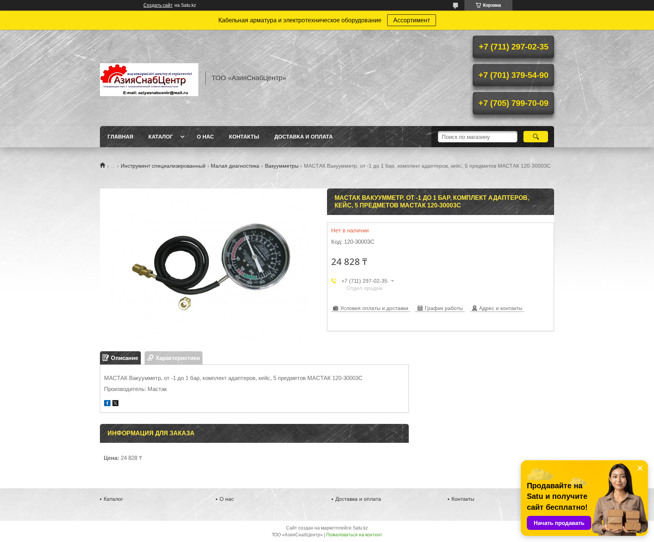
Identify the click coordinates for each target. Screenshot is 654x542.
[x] (115, 404)
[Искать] (535, 136)
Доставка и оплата (303, 137)
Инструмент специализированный (163, 166)
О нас (205, 137)
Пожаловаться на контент (354, 534)
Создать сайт (158, 5)
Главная (120, 137)
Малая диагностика (235, 166)
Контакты (244, 137)
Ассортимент (411, 20)
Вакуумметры (282, 166)
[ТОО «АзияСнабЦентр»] (149, 78)
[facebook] (107, 404)
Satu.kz (360, 528)
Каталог (160, 137)
